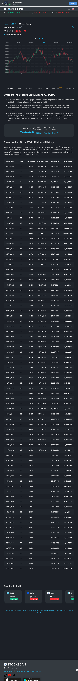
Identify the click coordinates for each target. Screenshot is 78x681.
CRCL (52, 593)
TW (72, 593)
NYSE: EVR (14, 24)
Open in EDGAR (61, 610)
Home (6, 24)
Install (73, 3)
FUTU (32, 593)
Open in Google (22, 610)
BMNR (12, 593)
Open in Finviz (33, 610)
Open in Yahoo (9, 610)
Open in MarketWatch (47, 610)
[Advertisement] (39, 80)
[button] (5, 9)
